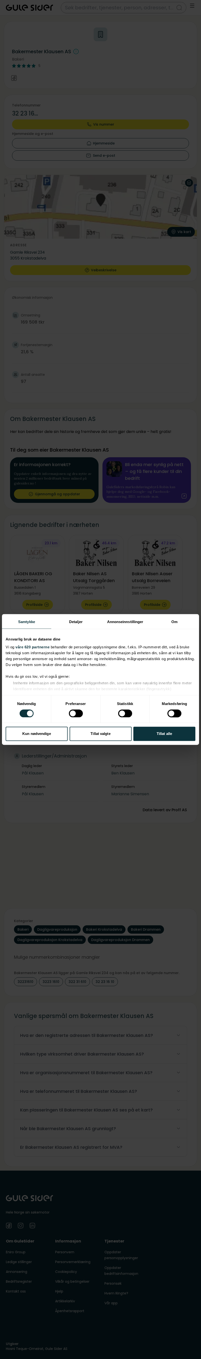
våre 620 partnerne (32, 647)
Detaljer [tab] (76, 622)
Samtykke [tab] (26, 622)
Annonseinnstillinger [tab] (125, 622)
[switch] (76, 713)
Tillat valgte (100, 734)
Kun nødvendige (36, 734)
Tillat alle (164, 734)
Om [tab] (174, 622)
